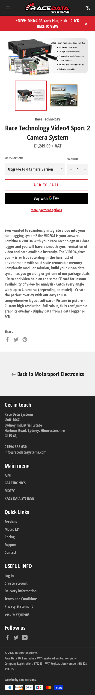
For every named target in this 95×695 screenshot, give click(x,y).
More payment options (46, 210)
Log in (9, 575)
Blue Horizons (27, 679)
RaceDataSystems (26, 652)
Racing (10, 536)
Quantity (72, 159)
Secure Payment (17, 614)
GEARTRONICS (15, 482)
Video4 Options (14, 158)
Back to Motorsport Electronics (50, 374)
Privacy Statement (19, 606)
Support (11, 544)
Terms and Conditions (21, 598)
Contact (10, 552)
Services (11, 521)
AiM (8, 475)
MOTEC (10, 490)
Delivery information (21, 590)
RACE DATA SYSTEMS (19, 498)
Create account (16, 583)
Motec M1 (12, 529)
